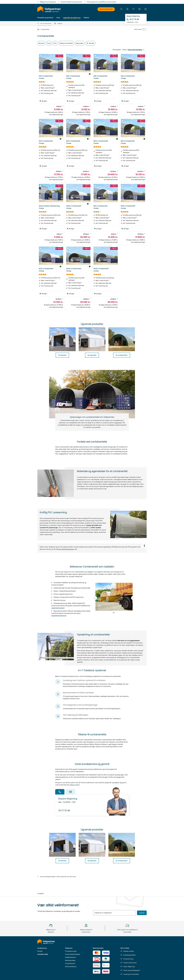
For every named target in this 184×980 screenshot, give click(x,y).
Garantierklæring (70, 966)
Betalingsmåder (70, 960)
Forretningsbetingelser (72, 954)
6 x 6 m (62, 600)
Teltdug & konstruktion (66, 43)
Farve (49, 43)
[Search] (121, 9)
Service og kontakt (106, 9)
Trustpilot (40, 893)
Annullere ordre (42, 954)
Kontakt (39, 951)
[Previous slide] (95, 598)
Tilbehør (59, 23)
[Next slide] (133, 598)
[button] (139, 9)
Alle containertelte (45, 23)
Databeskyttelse (70, 957)
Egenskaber (79, 43)
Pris (55, 43)
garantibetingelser (67, 549)
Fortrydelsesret (70, 963)
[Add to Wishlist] (41, 56)
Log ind (141, 913)
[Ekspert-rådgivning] (59, 791)
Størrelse (41, 43)
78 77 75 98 (134, 19)
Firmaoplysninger (71, 951)
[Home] (38, 29)
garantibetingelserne (58, 615)
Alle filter (91, 43)
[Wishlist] (133, 9)
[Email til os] (70, 791)
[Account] (127, 9)
